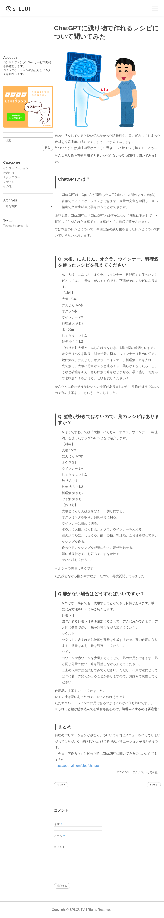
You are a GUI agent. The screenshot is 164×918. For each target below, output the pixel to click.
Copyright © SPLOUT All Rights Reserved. (82, 909)
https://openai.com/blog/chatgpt (77, 765)
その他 (154, 772)
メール (59, 835)
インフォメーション (15, 168)
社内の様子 (10, 172)
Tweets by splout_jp (15, 225)
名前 (58, 824)
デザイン (8, 181)
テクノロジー (140, 772)
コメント (59, 847)
